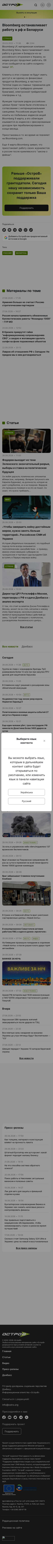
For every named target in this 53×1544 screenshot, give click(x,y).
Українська (26, 792)
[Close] (44, 741)
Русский (26, 801)
